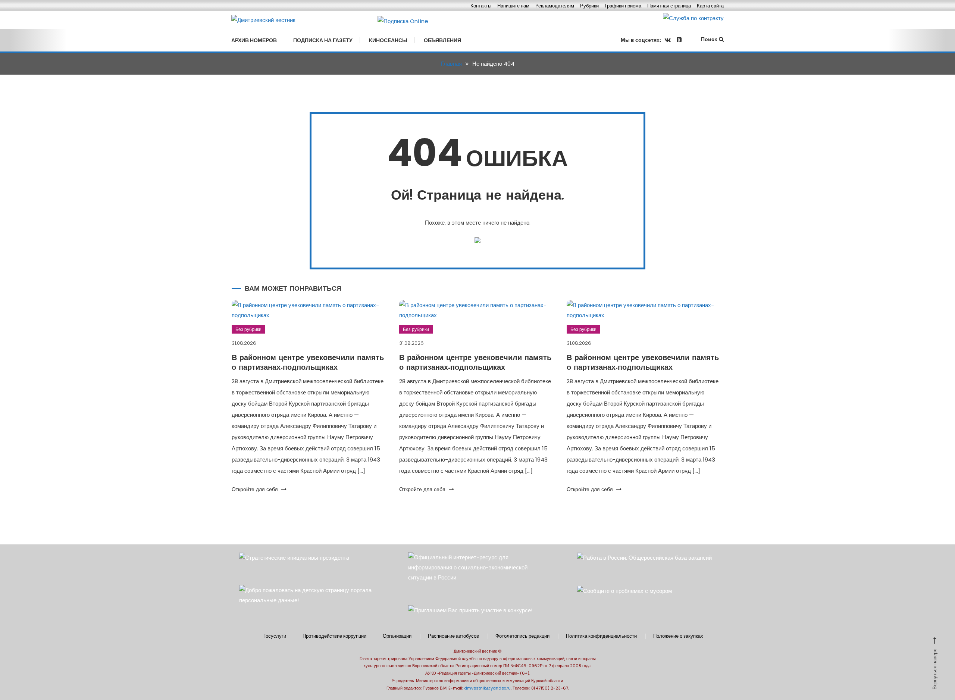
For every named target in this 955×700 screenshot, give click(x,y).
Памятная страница (669, 5)
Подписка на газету (323, 40)
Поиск (709, 39)
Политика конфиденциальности (601, 636)
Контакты (480, 5)
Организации (397, 636)
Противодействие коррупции (334, 636)
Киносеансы (388, 40)
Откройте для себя (255, 489)
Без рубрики (248, 329)
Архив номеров (254, 40)
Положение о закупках (678, 636)
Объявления (442, 40)
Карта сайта (710, 5)
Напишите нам (513, 5)
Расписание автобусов (453, 636)
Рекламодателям (554, 5)
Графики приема (623, 5)
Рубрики (589, 5)
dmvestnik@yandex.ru (487, 688)
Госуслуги (274, 636)
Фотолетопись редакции (522, 636)
